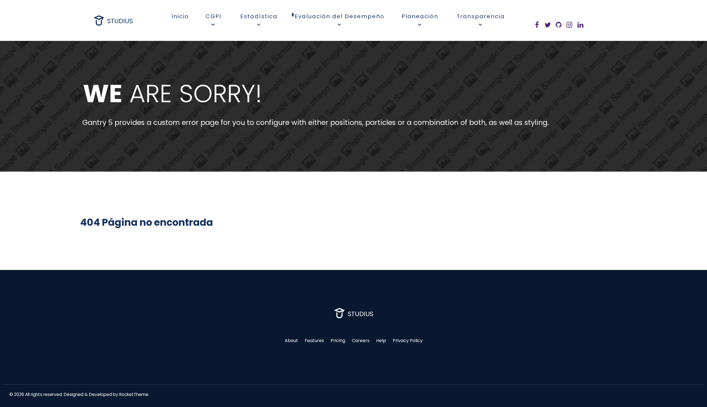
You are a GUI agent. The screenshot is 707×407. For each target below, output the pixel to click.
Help (381, 340)
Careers (361, 340)
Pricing (338, 340)
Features (314, 340)
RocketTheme (133, 394)
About (291, 340)
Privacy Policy (408, 340)
